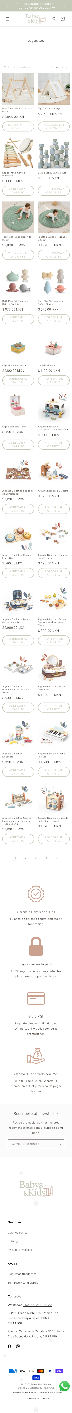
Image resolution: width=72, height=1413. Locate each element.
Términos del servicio (38, 1398)
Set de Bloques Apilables (52, 172)
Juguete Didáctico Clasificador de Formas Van (53, 428)
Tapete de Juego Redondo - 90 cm (17, 238)
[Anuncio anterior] (7, 6)
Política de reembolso (24, 1392)
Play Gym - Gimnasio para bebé (16, 110)
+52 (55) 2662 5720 (37, 1305)
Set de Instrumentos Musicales (13, 174)
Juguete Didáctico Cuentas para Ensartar (53, 557)
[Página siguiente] (57, 858)
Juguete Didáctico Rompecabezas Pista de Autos (15, 689)
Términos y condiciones (23, 1282)
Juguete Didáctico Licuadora (12, 755)
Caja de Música (46, 365)
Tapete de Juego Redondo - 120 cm (53, 238)
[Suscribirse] (60, 1143)
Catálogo (13, 1241)
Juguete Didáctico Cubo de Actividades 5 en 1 (53, 820)
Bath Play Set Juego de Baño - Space (51, 303)
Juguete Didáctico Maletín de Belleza (52, 688)
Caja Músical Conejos (14, 365)
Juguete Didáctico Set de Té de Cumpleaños (17, 492)
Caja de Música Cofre (14, 426)
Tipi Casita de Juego (49, 108)
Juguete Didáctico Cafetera (53, 490)
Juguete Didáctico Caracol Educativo (17, 557)
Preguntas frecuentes (22, 1274)
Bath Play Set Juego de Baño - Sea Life (15, 303)
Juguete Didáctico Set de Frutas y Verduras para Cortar (52, 622)
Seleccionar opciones (18, 126)
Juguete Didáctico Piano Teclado (51, 755)
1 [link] (15, 857)
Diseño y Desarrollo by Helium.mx (36, 1387)
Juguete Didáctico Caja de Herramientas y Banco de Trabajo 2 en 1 (16, 821)
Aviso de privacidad (20, 1250)
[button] (7, 19)
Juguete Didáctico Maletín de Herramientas (16, 621)
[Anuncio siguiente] (65, 6)
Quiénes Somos (17, 1232)
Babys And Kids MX (41, 1384)
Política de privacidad (51, 1392)
